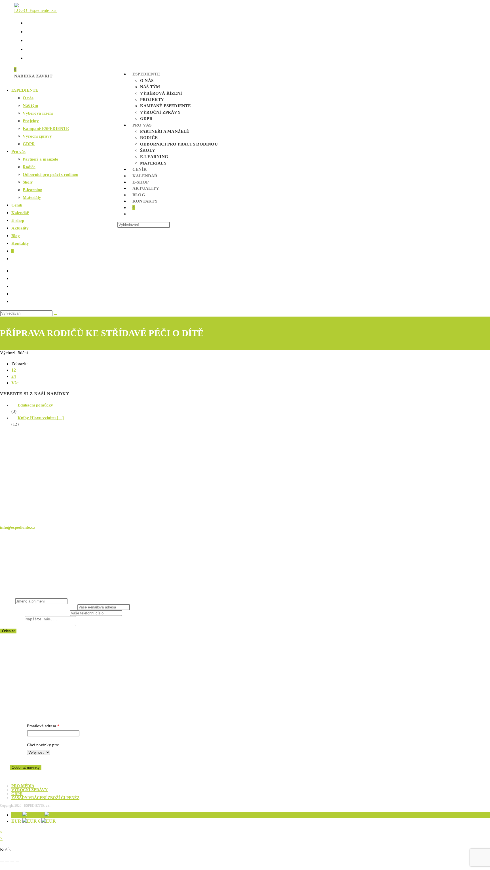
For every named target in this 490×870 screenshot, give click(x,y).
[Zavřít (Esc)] (17, 861)
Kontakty (20, 243)
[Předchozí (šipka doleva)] (2, 868)
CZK (28, 814)
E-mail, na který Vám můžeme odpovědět (38, 607)
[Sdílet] (12, 861)
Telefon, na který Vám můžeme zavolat (35, 613)
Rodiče (29, 167)
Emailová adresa (41, 726)
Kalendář (20, 212)
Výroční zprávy (37, 136)
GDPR (29, 144)
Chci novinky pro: (43, 745)
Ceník (16, 205)
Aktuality (20, 228)
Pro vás (18, 151)
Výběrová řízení (38, 113)
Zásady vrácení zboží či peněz (45, 798)
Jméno (7, 601)
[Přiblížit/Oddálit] (2, 861)
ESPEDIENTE (24, 90)
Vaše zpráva (12, 625)
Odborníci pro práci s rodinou (50, 174)
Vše (14, 382)
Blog (15, 235)
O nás (28, 98)
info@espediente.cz (17, 527)
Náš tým (30, 105)
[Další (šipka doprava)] (7, 868)
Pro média (22, 786)
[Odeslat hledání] (56, 314)
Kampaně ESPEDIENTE (46, 128)
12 (13, 370)
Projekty (31, 121)
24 (13, 376)
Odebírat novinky (26, 767)
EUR (26, 821)
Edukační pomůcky (35, 405)
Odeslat (8, 631)
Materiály (32, 197)
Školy (28, 182)
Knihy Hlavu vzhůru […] (41, 418)
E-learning (32, 190)
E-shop (17, 220)
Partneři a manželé (40, 159)
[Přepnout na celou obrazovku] (7, 861)
